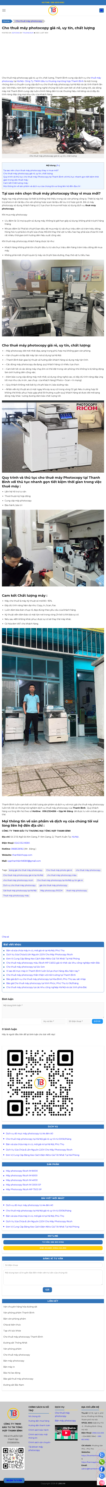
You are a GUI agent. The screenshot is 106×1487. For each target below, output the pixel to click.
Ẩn (58, 165)
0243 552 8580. (22, 843)
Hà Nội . (75, 837)
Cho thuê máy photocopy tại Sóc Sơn (25, 967)
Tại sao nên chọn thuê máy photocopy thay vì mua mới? (31, 170)
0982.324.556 (98, 1433)
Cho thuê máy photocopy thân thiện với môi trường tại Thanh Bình (41, 975)
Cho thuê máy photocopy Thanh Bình (23, 1337)
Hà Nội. (20, 81)
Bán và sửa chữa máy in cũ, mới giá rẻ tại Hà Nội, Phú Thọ (35, 950)
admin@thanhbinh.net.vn (92, 1469)
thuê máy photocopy (76, 890)
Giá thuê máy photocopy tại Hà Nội (19, 890)
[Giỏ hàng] (101, 10)
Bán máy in (9, 1367)
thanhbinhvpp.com (22, 855)
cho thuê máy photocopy (88, 870)
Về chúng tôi (34, 1416)
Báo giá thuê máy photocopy (18, 1379)
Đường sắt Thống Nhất (15, 1343)
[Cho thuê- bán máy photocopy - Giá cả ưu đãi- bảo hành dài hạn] (53, 10)
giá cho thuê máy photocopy (53, 885)
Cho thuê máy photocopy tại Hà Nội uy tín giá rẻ (60, 880)
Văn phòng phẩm (12, 1349)
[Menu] (4, 10)
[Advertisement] (53, 58)
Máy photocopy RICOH (51, 890)
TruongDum (28, 33)
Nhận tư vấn (14, 1480)
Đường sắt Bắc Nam (13, 1385)
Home (6, 21)
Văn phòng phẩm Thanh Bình (18, 1312)
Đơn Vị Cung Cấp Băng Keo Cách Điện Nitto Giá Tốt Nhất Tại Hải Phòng (43, 958)
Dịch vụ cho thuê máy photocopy (19, 885)
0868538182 (17, 849)
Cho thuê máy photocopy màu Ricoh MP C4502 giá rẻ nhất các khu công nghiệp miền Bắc (53, 963)
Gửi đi (97, 1021)
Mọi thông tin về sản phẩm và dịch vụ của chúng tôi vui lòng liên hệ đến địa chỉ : (42, 186)
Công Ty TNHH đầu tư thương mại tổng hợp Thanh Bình (54, 81)
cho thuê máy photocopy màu (61, 875)
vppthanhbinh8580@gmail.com (24, 861)
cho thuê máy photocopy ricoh (18, 880)
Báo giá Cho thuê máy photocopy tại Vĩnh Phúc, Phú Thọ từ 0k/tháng (42, 983)
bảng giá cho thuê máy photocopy (25, 870)
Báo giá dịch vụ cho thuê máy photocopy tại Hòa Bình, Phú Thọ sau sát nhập (46, 979)
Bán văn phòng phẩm (14, 1319)
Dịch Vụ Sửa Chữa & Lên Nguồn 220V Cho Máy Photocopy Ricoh (39, 954)
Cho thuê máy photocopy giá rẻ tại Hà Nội (23, 875)
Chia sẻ (5, 937)
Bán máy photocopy (13, 1361)
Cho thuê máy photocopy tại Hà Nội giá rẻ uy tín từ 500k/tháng (38, 1139)
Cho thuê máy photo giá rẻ (59, 870)
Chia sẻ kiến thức (12, 1325)
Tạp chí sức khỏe (12, 1330)
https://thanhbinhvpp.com (92, 1455)
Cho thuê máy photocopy (29, 21)
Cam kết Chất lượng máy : (16, 183)
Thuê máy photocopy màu (16, 895)
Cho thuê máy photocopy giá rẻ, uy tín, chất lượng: (28, 173)
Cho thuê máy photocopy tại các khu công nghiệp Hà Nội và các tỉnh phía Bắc (46, 987)
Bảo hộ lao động (11, 1373)
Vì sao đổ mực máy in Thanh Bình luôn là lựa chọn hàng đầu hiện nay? (42, 971)
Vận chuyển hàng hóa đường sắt (20, 1307)
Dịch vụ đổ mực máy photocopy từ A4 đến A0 (29, 1133)
